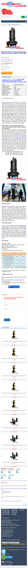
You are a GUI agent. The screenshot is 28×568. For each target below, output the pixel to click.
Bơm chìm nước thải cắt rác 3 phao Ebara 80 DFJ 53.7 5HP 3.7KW (14, 359)
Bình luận (6, 308)
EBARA (4, 206)
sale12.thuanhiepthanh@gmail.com (12, 542)
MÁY (14, 81)
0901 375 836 (4, 475)
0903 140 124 (11, 475)
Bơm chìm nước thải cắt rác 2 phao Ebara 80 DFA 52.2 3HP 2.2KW (14, 463)
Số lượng (3, 69)
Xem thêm (25, 504)
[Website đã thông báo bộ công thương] (7, 558)
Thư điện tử (6, 305)
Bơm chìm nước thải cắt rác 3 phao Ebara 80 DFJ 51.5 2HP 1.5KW (14, 394)
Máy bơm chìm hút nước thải (9, 102)
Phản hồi (7, 319)
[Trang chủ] (2, 24)
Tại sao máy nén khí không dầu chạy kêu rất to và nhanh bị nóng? (13, 497)
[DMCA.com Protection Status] (6, 554)
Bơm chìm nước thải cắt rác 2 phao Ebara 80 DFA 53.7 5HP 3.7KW (14, 446)
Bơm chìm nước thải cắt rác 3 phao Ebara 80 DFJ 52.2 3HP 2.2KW (14, 376)
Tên (5, 301)
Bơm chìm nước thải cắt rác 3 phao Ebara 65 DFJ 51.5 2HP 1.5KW (14, 411)
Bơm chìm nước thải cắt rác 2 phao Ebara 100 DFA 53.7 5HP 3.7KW (14, 428)
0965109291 (18, 469)
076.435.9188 (11, 469)
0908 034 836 (4, 469)
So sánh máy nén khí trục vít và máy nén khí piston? (11, 501)
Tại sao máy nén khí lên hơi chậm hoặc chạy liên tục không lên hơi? (13, 486)
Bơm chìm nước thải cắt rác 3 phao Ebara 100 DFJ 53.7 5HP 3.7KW (14, 342)
